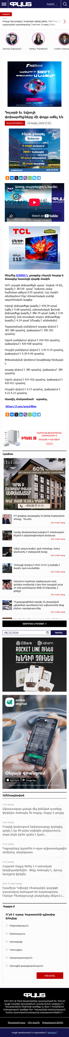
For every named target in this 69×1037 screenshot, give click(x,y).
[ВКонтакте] (12, 178)
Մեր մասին (34, 1022)
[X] (16, 178)
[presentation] (57, 23)
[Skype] (34, 178)
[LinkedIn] (21, 178)
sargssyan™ (52, 1032)
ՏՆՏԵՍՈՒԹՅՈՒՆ (14, 123)
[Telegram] (39, 178)
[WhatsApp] (30, 178)
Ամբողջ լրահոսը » (35, 623)
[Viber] (25, 178)
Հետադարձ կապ (16, 1022)
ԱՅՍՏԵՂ (21, 275)
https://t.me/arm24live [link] (21, 406)
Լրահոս (8, 453)
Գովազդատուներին (52, 1022)
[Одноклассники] (7, 178)
